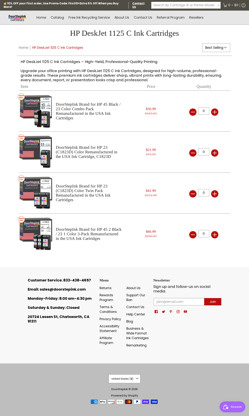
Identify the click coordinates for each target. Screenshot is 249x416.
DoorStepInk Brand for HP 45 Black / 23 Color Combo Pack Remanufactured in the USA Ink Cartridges (88, 111)
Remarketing (136, 345)
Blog (129, 321)
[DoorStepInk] (17, 17)
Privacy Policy (110, 319)
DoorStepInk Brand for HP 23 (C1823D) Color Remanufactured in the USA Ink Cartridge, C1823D (86, 152)
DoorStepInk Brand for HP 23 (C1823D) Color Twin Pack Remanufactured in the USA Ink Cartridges (83, 193)
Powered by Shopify (124, 395)
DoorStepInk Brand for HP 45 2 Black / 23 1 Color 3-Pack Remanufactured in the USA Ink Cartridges (89, 234)
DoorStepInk (119, 389)
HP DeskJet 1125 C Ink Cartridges (57, 47)
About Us (133, 288)
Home (23, 47)
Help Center (135, 314)
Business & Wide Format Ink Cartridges (137, 333)
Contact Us (135, 307)
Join (213, 302)
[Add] (214, 112)
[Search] (219, 5)
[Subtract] (193, 112)
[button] (230, 5)
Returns (106, 288)
